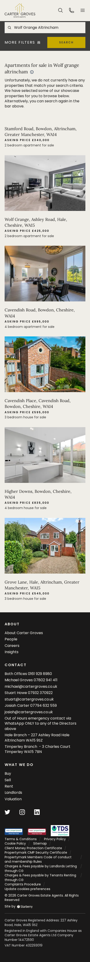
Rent (9, 786)
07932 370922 (40, 692)
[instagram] (22, 812)
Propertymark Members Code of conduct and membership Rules (38, 859)
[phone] (71, 10)
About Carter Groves (24, 633)
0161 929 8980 (40, 673)
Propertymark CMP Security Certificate (36, 852)
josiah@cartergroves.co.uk (29, 712)
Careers (12, 645)
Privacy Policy (55, 839)
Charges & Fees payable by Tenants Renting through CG (40, 877)
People (11, 639)
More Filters (20, 42)
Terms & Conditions (21, 839)
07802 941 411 (45, 680)
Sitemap (40, 843)
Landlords (13, 792)
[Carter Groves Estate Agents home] (20, 10)
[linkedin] (37, 812)
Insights (11, 652)
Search (66, 42)
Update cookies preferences (27, 889)
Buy (8, 773)
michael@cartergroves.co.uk (31, 686)
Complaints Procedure (23, 884)
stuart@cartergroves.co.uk (29, 699)
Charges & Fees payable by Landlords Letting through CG (41, 868)
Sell (8, 780)
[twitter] (7, 812)
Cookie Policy (15, 843)
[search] (60, 10)
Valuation (13, 799)
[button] (82, 10)
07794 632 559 (43, 705)
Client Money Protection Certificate (33, 848)
